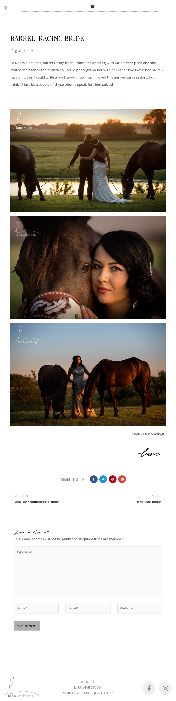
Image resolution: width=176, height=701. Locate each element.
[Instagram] (165, 688)
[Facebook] (149, 688)
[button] (92, 6)
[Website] (139, 608)
